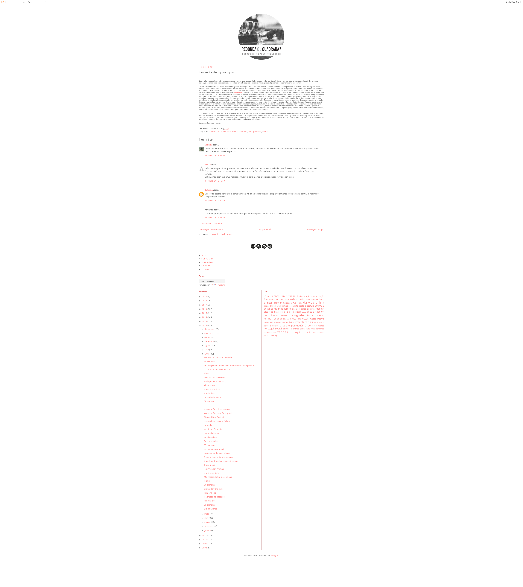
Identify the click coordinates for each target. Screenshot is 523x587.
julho (206, 349)
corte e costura (306, 305)
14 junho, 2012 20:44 (215, 200)
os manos (319, 325)
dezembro (209, 329)
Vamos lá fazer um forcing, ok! (218, 413)
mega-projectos (299, 318)
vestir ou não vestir (213, 429)
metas (276, 323)
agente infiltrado (212, 433)
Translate (220, 284)
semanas (320, 328)
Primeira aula (210, 492)
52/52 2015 (292, 296)
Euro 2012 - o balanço (214, 377)
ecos (304, 312)
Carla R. (208, 144)
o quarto (274, 325)
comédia (286, 305)
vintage (274, 335)
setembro (209, 341)
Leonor (278, 318)
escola (310, 311)
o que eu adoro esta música (217, 369)
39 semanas (209, 361)
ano (308, 299)
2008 (204, 547)
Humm (207, 480)
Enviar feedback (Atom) (221, 234)
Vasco (267, 335)
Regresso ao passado (214, 496)
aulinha (314, 299)
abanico (207, 373)
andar (302, 299)
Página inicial (265, 229)
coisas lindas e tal (272, 305)
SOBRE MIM (207, 258)
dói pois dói (286, 311)
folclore (283, 315)
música (290, 322)
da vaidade (209, 425)
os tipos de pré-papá (214, 449)
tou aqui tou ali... (300, 332)
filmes (274, 315)
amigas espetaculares (287, 299)
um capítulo (318, 332)
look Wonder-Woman (214, 468)
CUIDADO (319, 305)
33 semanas (239, 92)
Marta (208, 164)
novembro (209, 333)
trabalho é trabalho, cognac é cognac (221, 461)
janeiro (207, 530)
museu (282, 322)
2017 (204, 304)
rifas (313, 329)
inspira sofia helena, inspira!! (217, 409)
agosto (208, 345)
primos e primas (291, 328)
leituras (268, 318)
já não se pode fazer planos (217, 452)
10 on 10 (268, 296)
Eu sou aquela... (211, 441)
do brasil (275, 311)
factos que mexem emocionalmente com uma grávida (229, 365)
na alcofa (318, 322)
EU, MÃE (205, 269)
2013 (204, 321)
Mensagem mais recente (211, 229)
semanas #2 (270, 332)
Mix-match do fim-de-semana (218, 476)
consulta (294, 305)
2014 (204, 317)
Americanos (269, 299)
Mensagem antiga (315, 229)
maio (206, 513)
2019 (204, 296)
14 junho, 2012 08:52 (215, 155)
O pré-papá (209, 464)
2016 (204, 309)
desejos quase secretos (237, 131)
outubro (208, 337)
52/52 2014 (279, 296)
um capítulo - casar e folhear (217, 421)
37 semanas (209, 445)
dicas (267, 311)
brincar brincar (273, 302)
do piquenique (210, 437)
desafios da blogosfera (277, 308)
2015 (204, 313)
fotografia (297, 315)
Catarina (209, 189)
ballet (322, 299)
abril (206, 517)
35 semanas (209, 504)
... (204, 405)
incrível (320, 315)
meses (313, 318)
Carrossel (287, 302)
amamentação (317, 296)
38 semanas (209, 401)
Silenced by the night (213, 488)
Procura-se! (209, 500)
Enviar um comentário (212, 223)
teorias (265, 131)
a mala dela (209, 393)
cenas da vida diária (217, 131)
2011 (204, 535)
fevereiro (209, 526)
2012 (204, 325)
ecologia (297, 311)
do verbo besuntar (213, 397)
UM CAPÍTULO (208, 262)
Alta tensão (209, 385)
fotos (310, 315)
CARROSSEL (207, 265)
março (207, 522)
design (320, 308)
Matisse (286, 319)
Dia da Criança (210, 508)
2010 (204, 539)
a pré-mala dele (211, 473)
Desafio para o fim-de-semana (218, 457)
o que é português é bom (296, 325)
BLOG (204, 255)
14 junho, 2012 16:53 (215, 180)
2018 (204, 300)
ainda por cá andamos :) (215, 381)
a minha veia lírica (212, 389)
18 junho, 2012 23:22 (215, 217)
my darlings (304, 322)
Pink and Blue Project (214, 417)
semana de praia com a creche (218, 357)
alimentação (304, 296)
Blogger (275, 555)
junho (207, 353)
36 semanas (209, 484)
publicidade (305, 329)
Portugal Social (255, 131)
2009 (204, 543)
